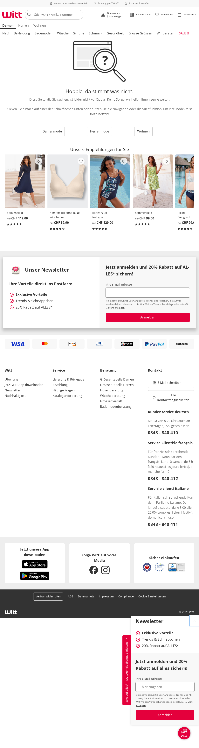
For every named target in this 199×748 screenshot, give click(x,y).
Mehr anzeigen (116, 307)
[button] (190, 181)
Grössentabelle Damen (117, 379)
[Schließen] (194, 620)
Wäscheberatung (112, 396)
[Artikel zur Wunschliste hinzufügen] (38, 161)
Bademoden (43, 33)
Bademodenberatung (116, 406)
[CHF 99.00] (153, 181)
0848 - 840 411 (163, 524)
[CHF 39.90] (67, 181)
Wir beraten (165, 33)
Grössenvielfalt (111, 401)
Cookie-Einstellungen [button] (152, 596)
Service (58, 370)
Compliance (126, 596)
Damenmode (52, 131)
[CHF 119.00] (25, 181)
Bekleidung (22, 33)
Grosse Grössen (140, 33)
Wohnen (39, 25)
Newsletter (13, 390)
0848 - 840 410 (163, 432)
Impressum (106, 596)
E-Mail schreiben (167, 384)
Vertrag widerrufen (48, 596)
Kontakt (155, 370)
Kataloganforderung (67, 396)
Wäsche (63, 33)
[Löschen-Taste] (79, 14)
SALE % (184, 33)
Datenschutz (86, 596)
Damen (8, 25)
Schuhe (78, 33)
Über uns (11, 379)
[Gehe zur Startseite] (12, 14)
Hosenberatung (111, 390)
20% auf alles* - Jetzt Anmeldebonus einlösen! (126, 672)
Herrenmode (99, 131)
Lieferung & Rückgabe (68, 379)
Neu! (5, 33)
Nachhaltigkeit (15, 396)
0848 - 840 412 (163, 478)
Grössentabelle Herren (117, 385)
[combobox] (61, 14)
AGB (70, 596)
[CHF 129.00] (110, 181)
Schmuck (95, 33)
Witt (8, 370)
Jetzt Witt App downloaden (24, 385)
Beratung (108, 370)
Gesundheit (115, 33)
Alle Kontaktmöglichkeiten (173, 397)
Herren (23, 25)
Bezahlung (60, 385)
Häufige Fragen (63, 390)
